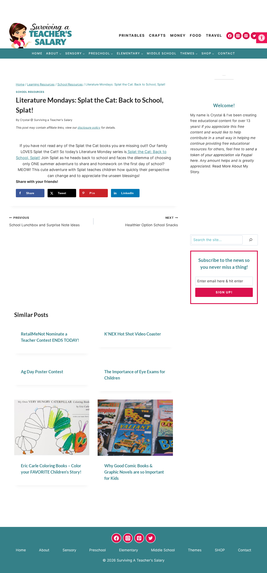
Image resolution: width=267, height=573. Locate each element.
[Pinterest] (246, 35)
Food (196, 35)
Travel (214, 35)
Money (178, 35)
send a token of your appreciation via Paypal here (223, 154)
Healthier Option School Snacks (151, 221)
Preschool (97, 550)
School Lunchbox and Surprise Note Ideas (44, 221)
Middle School (161, 53)
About (44, 550)
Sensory (69, 550)
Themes (195, 550)
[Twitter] (254, 35)
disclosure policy (89, 127)
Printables (132, 35)
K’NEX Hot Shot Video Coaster (132, 333)
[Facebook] (229, 35)
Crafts (157, 35)
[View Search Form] (264, 53)
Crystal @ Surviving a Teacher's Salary (46, 120)
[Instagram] (238, 35)
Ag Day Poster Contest (42, 371)
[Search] (251, 239)
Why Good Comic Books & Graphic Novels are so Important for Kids (134, 472)
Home (37, 53)
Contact (226, 53)
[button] (261, 37)
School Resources (30, 91)
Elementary (128, 550)
